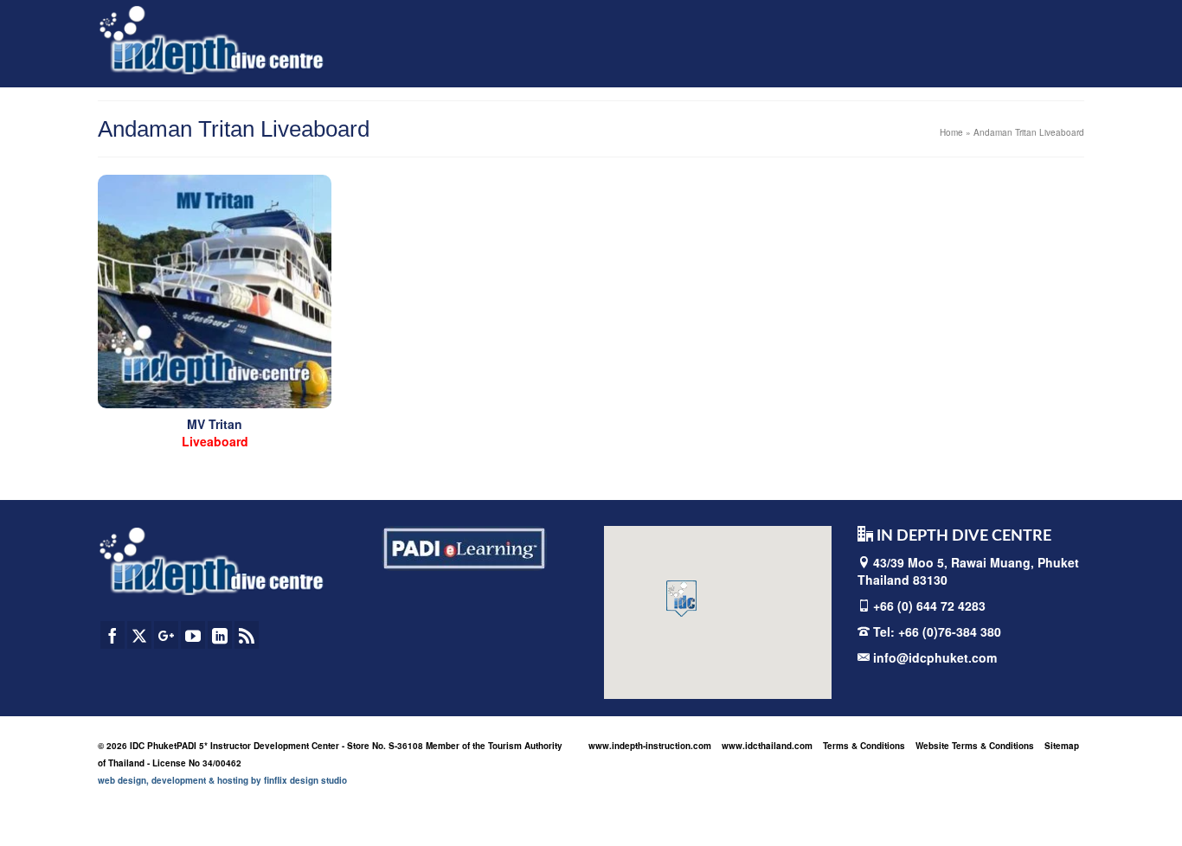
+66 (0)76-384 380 (949, 631)
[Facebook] (112, 635)
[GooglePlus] (166, 635)
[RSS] (246, 635)
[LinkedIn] (220, 635)
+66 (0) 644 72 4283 (929, 605)
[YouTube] (193, 635)
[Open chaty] (1133, 801)
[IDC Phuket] (211, 39)
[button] (681, 598)
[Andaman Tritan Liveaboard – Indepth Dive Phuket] (214, 291)
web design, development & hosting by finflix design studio (222, 780)
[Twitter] (139, 635)
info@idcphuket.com (933, 657)
